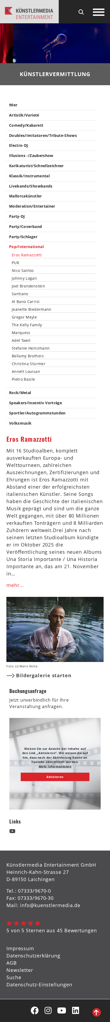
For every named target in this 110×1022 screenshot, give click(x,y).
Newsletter (19, 970)
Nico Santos (23, 270)
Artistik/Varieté (24, 115)
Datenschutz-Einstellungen (39, 984)
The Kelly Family (27, 325)
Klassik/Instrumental (29, 176)
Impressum (20, 948)
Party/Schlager (23, 237)
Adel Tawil (21, 340)
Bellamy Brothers (28, 356)
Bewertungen (80, 930)
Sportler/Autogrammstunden (37, 413)
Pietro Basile (23, 379)
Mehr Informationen (55, 766)
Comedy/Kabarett (26, 125)
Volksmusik (20, 423)
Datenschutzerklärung (33, 955)
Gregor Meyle (24, 317)
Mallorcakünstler (25, 196)
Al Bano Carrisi (26, 302)
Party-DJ (17, 216)
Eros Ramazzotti (27, 255)
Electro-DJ (18, 145)
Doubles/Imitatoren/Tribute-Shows (43, 135)
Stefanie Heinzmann (31, 348)
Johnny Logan (24, 278)
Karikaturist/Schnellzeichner (36, 166)
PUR (15, 263)
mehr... (15, 585)
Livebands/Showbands (31, 186)
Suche (13, 977)
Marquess (21, 333)
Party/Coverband (25, 226)
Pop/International (26, 247)
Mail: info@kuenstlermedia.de (43, 905)
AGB (11, 963)
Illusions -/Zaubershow (31, 156)
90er (13, 105)
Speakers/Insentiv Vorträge (35, 403)
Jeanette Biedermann (32, 309)
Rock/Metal (20, 393)
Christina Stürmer (28, 364)
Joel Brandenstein (28, 286)
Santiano (20, 294)
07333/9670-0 (34, 891)
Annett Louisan (26, 371)
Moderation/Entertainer (32, 206)
